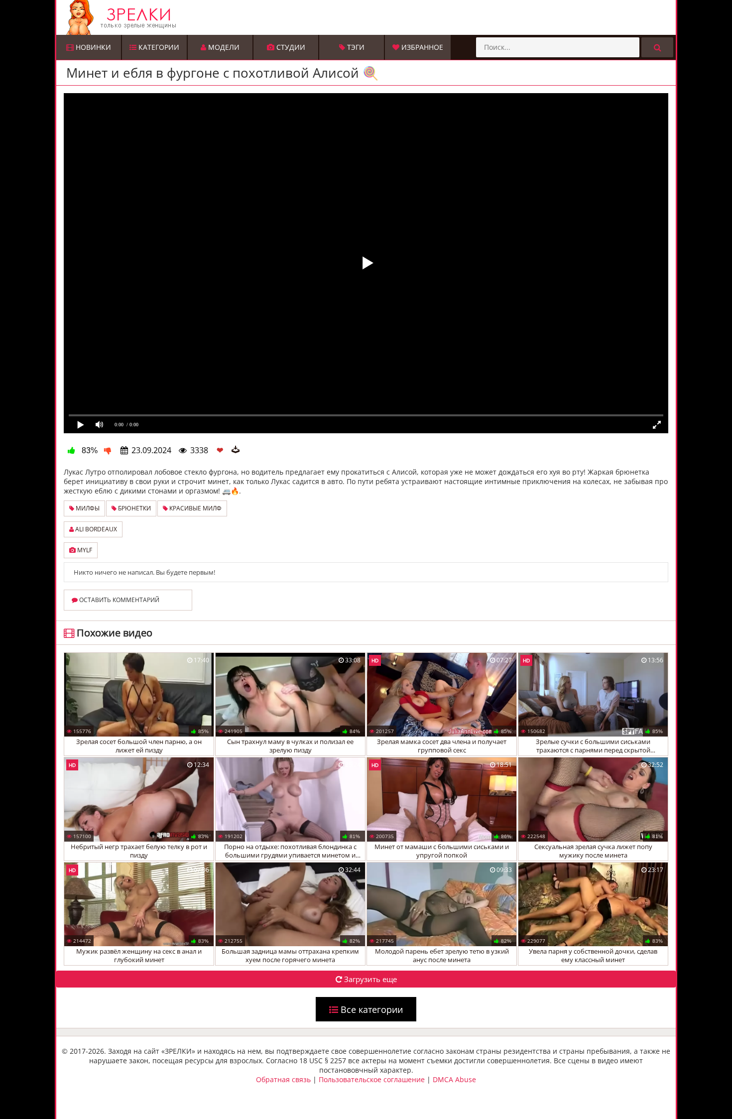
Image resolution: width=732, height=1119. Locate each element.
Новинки (92, 47)
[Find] (657, 47)
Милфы (87, 508)
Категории (157, 47)
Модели (223, 47)
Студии (289, 47)
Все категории (370, 1009)
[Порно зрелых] (368, 17)
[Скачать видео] (236, 450)
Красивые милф (195, 508)
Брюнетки (134, 508)
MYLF (84, 550)
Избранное (421, 47)
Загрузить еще (369, 979)
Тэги (355, 47)
